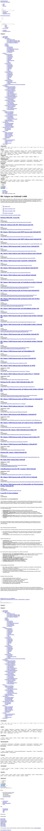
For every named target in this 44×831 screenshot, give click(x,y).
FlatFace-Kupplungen (11, 88)
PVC (26, 150)
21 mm (21, 169)
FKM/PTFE (23, 152)
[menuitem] (4, 3)
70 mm (18, 171)
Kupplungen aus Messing (9, 100)
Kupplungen (5, 85)
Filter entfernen (3, 786)
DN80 (9, 181)
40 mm (15, 170)
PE (13, 153)
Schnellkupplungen (10, 51)
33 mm (3, 170)
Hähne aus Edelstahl (8, 133)
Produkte (4, 190)
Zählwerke (9, 59)
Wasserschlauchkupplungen (12, 95)
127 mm (28, 173)
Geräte (6, 141)
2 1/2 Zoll (30, 176)
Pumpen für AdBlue (8, 80)
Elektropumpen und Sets (11, 82)
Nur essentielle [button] (3, 829)
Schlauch (9, 62)
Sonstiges (6, 45)
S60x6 (7, 156)
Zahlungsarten (5, 809)
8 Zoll (7, 177)
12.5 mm (30, 168)
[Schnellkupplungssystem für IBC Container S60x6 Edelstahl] (13, 466)
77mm (34, 164)
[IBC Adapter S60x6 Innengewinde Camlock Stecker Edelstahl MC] (21, 243)
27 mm (33, 169)
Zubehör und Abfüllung (9, 126)
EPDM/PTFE (26, 153)
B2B (3, 810)
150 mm (33, 173)
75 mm (22, 171)
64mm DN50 (29, 164)
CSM (11, 152)
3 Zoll (35, 176)
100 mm (1, 173)
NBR (1, 154)
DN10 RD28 (4, 160)
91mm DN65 (39, 164)
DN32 (18, 180)
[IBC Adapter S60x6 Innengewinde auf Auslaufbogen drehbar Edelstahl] (17, 279)
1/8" (2, 147)
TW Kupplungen (10, 91)
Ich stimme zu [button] (8, 829)
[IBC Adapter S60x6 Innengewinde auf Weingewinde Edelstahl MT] (17, 287)
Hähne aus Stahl (8, 136)
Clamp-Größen (3, 826)
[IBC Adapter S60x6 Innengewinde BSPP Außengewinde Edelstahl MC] (16, 236)
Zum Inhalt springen (4, 0)
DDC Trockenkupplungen (12, 93)
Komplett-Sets (9, 57)
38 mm (7, 170)
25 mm (25, 169)
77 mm (30, 171)
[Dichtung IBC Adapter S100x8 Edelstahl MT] (12, 449)
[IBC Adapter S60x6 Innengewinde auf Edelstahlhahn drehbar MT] (16, 305)
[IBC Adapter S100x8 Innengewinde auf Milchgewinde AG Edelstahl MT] (18, 396)
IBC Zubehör (5, 37)
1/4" (6, 147)
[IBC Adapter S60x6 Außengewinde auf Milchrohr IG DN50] (13, 363)
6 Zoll (3, 177)
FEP (19, 152)
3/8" (9, 147)
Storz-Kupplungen (10, 109)
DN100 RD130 (30, 161)
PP (14, 154)
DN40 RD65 (36, 160)
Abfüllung (7, 44)
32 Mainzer (4, 183)
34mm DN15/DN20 (9, 164)
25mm (3, 164)
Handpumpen (9, 55)
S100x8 (31, 156)
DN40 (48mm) (28, 180)
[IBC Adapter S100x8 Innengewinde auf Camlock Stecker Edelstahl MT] (20, 420)
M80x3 (35, 156)
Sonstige (6, 130)
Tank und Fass (5, 122)
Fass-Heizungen (8, 129)
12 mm (34, 168)
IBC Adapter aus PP (11, 39)
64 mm (10, 171)
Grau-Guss (39, 152)
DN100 (13, 181)
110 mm (19, 173)
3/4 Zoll (7, 176)
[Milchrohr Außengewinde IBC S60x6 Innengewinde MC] (15, 222)
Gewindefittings (10, 113)
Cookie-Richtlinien (37, 828)
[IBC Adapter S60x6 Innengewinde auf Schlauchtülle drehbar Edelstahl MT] (17, 321)
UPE (5, 153)
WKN (3, 184)
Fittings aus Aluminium (9, 111)
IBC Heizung (9, 52)
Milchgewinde (3, 823)
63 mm (6, 171)
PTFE (5, 154)
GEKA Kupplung (11, 174)
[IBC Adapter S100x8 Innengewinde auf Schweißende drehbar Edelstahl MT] (18, 338)
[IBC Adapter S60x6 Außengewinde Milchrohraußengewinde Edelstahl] (18, 251)
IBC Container (10, 46)
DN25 (15, 180)
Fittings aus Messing (8, 120)
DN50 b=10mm (39, 180)
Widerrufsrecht (5, 801)
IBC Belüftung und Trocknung (13, 623)
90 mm (6, 173)
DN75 (5, 181)
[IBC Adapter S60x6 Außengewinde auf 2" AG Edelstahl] (12, 403)
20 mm (17, 169)
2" (28, 147)
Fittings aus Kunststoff (9, 112)
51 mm (36, 170)
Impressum (5, 802)
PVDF (30, 150)
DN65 (1, 181)
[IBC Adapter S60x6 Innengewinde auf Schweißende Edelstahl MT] (16, 331)
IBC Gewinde (3, 819)
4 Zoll (39, 176)
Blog (4, 811)
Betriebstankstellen (10, 60)
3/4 (11, 148)
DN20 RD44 (17, 160)
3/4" (15, 147)
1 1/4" (21, 147)
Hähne (4, 131)
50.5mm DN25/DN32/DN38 (20, 164)
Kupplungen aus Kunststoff (10, 86)
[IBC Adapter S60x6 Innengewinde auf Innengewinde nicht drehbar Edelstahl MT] (18, 296)
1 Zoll (12, 176)
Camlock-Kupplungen (11, 98)
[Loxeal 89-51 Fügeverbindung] (10, 490)
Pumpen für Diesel (8, 54)
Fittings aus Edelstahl (9, 115)
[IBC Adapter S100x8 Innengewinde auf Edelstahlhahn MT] (14, 348)
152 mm (38, 173)
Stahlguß (20, 153)
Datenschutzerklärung (7, 803)
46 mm (28, 170)
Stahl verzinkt (10, 154)
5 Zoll (42, 176)
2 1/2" (35, 147)
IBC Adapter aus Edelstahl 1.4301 (13, 40)
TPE (18, 154)
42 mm (19, 170)
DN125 (17, 181)
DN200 (26, 181)
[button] (7, 598)
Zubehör (8, 83)
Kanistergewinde (3, 820)
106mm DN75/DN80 (4, 166)
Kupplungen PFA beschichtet (10, 97)
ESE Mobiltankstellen (9, 124)
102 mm (15, 173)
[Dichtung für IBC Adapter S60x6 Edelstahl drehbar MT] (14, 379)
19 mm (13, 169)
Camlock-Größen (3, 821)
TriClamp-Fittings (10, 117)
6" (6, 148)
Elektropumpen (10, 56)
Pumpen (4, 53)
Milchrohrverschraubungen (12, 114)
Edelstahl (9, 153)
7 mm (10, 168)
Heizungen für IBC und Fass (8, 127)
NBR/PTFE (7, 152)
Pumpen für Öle (8, 63)
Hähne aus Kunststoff (9, 132)
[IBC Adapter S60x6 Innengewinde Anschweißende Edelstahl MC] (16, 265)
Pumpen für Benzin (8, 71)
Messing (39, 153)
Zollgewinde (2, 822)
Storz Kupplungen (10, 92)
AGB (4, 804)
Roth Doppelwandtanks (9, 123)
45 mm (23, 170)
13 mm (38, 168)
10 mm (21, 168)
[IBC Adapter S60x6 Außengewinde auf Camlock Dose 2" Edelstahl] (15, 371)
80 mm (34, 171)
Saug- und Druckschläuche (10, 139)
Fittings (4, 110)
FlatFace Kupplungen (11, 94)
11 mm (25, 168)
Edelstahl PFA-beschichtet (37, 150)
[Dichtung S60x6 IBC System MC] (10, 215)
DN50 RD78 (9, 161)
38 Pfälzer (4, 185)
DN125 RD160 (37, 161)
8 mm (14, 168)
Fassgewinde (2, 818)
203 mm (4, 174)
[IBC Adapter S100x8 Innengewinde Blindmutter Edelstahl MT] (14, 441)
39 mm (11, 170)
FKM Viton (12, 150)
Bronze (22, 150)
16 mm (4, 169)
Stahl (16, 153)
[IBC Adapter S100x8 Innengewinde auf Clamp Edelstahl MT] (15, 355)
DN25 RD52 (23, 160)
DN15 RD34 (10, 160)
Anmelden (5, 12)
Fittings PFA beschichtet (9, 121)
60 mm (1, 171)
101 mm (10, 173)
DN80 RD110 (22, 161)
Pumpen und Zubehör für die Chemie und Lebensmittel (15, 84)
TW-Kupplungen (10, 99)
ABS (28, 152)
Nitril (3, 150)
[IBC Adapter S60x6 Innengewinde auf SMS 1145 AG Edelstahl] (15, 474)
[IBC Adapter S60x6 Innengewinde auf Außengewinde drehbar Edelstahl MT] (17, 313)
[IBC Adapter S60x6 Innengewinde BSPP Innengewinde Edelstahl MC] (16, 229)
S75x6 (19, 156)
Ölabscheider (5, 144)
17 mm (9, 169)
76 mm (26, 171)
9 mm (17, 168)
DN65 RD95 (16, 161)
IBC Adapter (7, 38)
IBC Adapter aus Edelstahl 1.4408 (13, 41)
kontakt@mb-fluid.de (6, 796)
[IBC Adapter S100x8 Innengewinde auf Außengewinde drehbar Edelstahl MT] (17, 386)
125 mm (24, 173)
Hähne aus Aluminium (9, 135)
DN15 (7, 180)
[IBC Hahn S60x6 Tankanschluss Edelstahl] (19, 457)
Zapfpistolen (9, 58)
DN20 (11, 180)
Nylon (1, 153)
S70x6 (15, 156)
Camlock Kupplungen (11, 87)
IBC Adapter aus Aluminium (12, 42)
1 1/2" (25, 147)
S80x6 (23, 156)
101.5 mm (39, 171)
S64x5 (11, 156)
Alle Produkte (5, 36)
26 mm (29, 169)
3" (38, 147)
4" (40, 147)
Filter (8, 61)
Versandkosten (5, 808)
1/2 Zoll (3, 176)
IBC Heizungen (8, 128)
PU (30, 153)
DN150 (22, 181)
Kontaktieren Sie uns (6, 13)
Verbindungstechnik (8, 140)
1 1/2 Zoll (21, 176)
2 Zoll (26, 176)
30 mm (37, 169)
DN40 (22, 180)
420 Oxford (33, 152)
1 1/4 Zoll (16, 176)
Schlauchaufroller (8, 142)
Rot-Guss (34, 153)
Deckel (6, 43)
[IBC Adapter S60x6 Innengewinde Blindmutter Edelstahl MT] (13, 411)
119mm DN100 (13, 166)
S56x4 (3, 156)
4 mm (3, 168)
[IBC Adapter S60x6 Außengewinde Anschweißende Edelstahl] (15, 272)
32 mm (42, 169)
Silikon (15, 152)
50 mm (32, 170)
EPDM (6, 150)
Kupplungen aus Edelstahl (10, 89)
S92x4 (27, 156)
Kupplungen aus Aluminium (10, 105)
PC (2, 152)
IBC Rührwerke (10, 47)
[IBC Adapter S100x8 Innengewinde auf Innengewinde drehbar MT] (15, 434)
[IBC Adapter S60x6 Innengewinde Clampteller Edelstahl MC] (17, 258)
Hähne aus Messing (8, 134)
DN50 (33, 180)
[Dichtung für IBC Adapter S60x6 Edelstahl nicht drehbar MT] (15, 427)
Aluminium (17, 150)
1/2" (12, 147)
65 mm (14, 171)
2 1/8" (31, 147)
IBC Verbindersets (10, 50)
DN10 (3, 180)
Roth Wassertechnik (8, 125)
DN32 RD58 (29, 160)
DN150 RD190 (3, 162)
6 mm (7, 168)
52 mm (40, 170)
